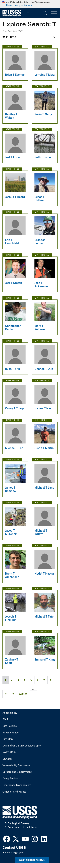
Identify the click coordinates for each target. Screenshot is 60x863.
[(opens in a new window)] (6, 838)
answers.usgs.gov (12, 852)
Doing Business (11, 778)
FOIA (5, 719)
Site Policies (9, 726)
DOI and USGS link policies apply (21, 745)
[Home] (11, 15)
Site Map (7, 739)
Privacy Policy (10, 732)
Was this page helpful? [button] (32, 859)
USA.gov (7, 759)
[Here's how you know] (30, 4)
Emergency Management (16, 785)
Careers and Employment (17, 772)
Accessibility (9, 712)
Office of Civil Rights (14, 791)
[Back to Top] (49, 852)
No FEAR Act (9, 752)
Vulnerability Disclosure (16, 765)
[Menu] (54, 13)
